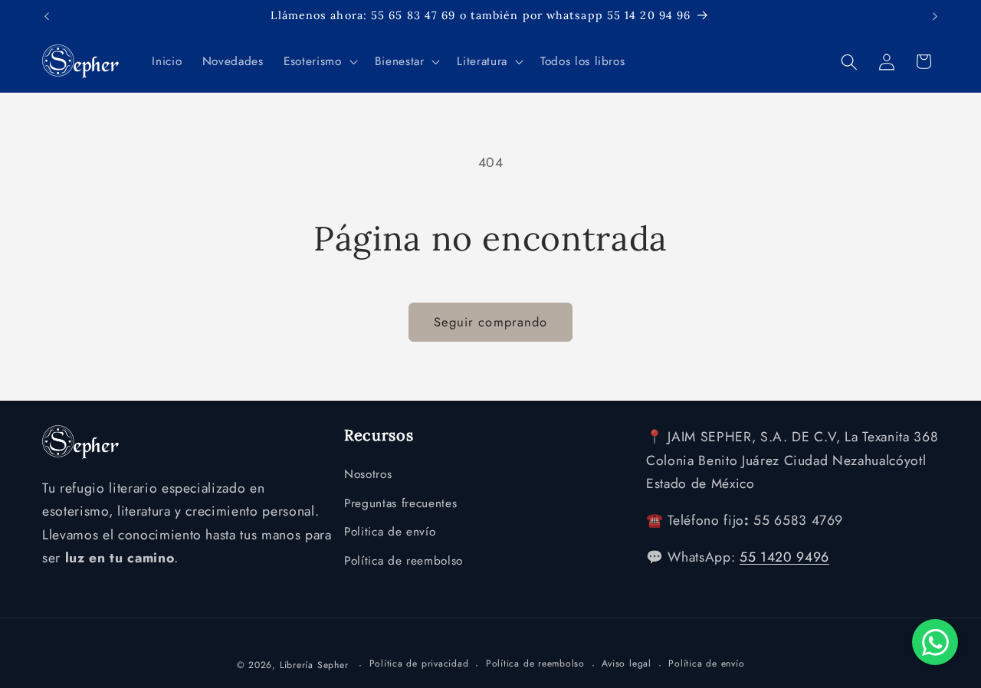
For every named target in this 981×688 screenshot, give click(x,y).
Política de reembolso (403, 560)
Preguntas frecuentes (400, 503)
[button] (319, 62)
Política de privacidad (419, 663)
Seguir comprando (491, 322)
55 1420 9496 (784, 557)
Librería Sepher (314, 665)
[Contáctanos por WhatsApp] (935, 642)
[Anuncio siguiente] (935, 16)
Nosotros (368, 474)
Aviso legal (626, 663)
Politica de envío (389, 531)
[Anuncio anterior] (47, 16)
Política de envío (706, 663)
